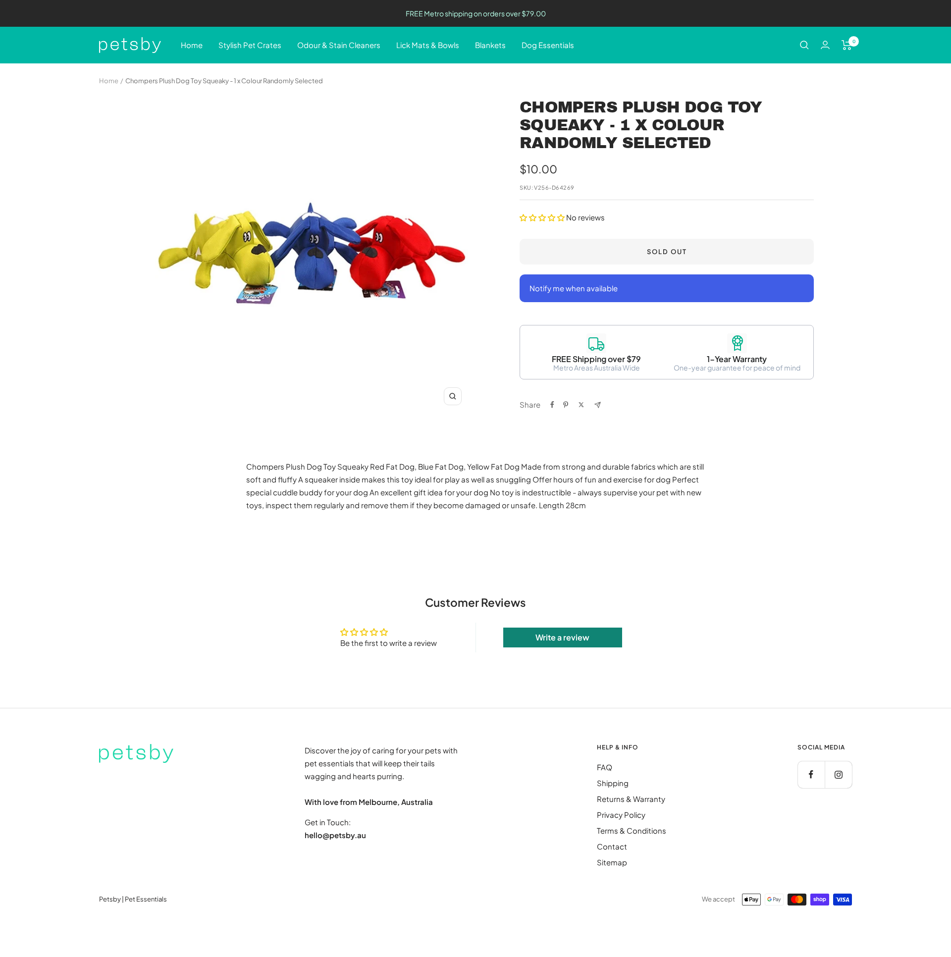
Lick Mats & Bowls (427, 45)
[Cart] (847, 45)
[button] (543, 217)
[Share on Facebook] (552, 404)
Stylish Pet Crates (249, 45)
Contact (612, 846)
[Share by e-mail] (597, 405)
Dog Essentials (548, 45)
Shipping (613, 783)
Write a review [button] (562, 637)
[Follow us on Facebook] (811, 774)
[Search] (804, 45)
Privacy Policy (621, 814)
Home (192, 45)
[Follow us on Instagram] (838, 774)
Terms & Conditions (631, 830)
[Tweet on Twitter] (581, 404)
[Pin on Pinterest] (565, 404)
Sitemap (612, 862)
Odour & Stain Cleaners (338, 45)
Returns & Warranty (631, 798)
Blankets (490, 45)
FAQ (604, 767)
